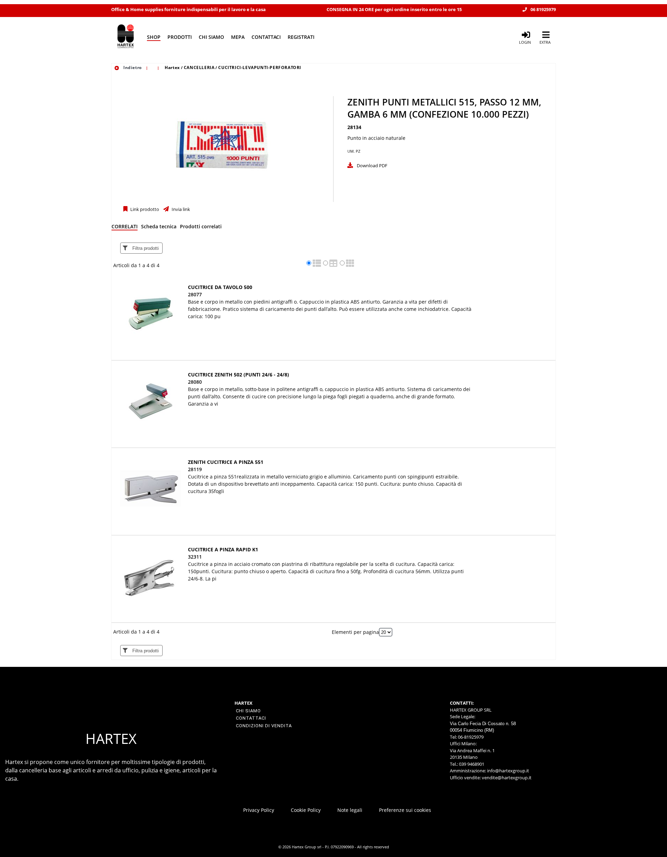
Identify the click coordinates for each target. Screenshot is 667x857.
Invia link (180, 209)
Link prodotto (144, 209)
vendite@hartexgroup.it (507, 777)
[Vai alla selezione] (148, 67)
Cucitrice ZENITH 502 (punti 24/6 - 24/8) (238, 374)
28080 (195, 382)
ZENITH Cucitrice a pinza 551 (225, 462)
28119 (195, 469)
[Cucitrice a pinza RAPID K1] (150, 576)
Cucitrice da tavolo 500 (220, 287)
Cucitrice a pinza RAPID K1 (223, 549)
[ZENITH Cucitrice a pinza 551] (150, 488)
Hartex (172, 67)
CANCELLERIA (199, 67)
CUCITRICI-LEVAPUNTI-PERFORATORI (259, 67)
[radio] (308, 263)
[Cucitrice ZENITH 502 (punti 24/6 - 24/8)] (150, 401)
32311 (195, 556)
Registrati (301, 37)
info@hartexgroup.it (507, 770)
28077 (195, 294)
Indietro (131, 67)
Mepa (238, 37)
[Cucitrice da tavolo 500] (150, 313)
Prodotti (179, 37)
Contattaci (266, 37)
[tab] (125, 227)
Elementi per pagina (355, 632)
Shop (153, 37)
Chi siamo (211, 37)
